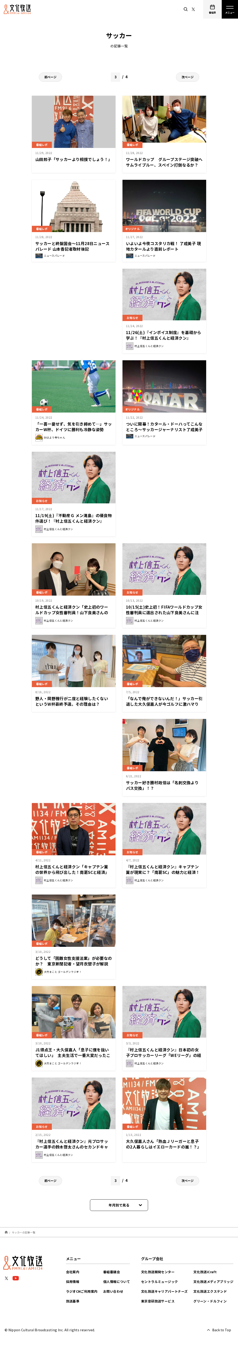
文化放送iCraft (205, 1271)
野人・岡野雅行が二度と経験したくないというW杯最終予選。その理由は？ (71, 701)
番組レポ (42, 145)
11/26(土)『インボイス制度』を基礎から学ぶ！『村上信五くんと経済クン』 (163, 335)
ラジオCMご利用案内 (82, 1291)
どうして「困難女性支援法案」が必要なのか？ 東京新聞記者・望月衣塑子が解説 (73, 961)
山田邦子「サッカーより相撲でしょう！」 (73, 159)
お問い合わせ (113, 1291)
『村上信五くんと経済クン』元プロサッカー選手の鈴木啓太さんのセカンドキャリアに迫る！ (71, 1146)
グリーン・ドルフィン (210, 1301)
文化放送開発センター (158, 1271)
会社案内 (72, 1271)
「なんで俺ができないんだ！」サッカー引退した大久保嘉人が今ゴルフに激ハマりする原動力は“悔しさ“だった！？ (164, 703)
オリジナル (132, 229)
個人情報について (116, 1281)
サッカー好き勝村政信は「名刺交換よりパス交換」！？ (162, 785)
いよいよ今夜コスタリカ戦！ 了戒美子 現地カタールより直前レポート (163, 246)
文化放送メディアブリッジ (213, 1281)
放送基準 (72, 1301)
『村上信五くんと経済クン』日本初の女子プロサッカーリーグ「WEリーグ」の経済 (163, 1055)
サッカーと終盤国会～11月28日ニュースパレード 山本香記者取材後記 (72, 246)
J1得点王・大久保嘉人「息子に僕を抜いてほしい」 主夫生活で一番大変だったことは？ (72, 1055)
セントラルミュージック (159, 1281)
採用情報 (72, 1281)
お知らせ (132, 318)
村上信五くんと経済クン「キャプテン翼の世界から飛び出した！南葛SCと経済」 (72, 869)
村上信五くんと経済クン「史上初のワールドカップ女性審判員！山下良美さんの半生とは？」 (71, 612)
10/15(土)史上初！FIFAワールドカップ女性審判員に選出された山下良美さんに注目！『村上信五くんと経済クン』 (164, 612)
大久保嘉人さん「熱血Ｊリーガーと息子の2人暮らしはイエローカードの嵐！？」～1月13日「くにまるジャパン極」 (163, 1146)
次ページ (188, 77)
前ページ (50, 77)
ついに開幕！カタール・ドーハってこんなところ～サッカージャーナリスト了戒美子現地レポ (164, 429)
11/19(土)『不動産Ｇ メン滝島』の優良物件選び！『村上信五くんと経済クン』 (73, 518)
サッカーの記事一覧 (23, 1232)
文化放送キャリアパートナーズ (164, 1291)
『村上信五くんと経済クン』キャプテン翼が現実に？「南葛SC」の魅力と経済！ (163, 869)
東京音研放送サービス (158, 1301)
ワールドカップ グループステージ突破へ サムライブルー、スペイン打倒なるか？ (166, 162)
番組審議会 (111, 1271)
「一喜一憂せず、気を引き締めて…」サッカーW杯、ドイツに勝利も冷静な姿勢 (73, 426)
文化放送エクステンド (210, 1291)
